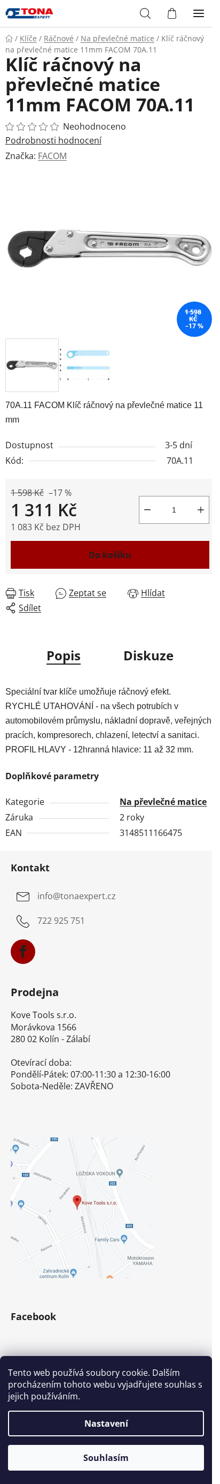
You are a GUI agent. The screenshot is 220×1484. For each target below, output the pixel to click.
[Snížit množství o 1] (147, 509)
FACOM (52, 156)
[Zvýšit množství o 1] (201, 509)
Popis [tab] (63, 655)
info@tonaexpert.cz (76, 896)
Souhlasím (106, 1458)
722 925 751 (61, 921)
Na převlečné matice (163, 802)
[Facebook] (23, 951)
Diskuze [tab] (148, 655)
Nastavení (106, 1423)
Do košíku (110, 555)
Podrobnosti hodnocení (53, 140)
